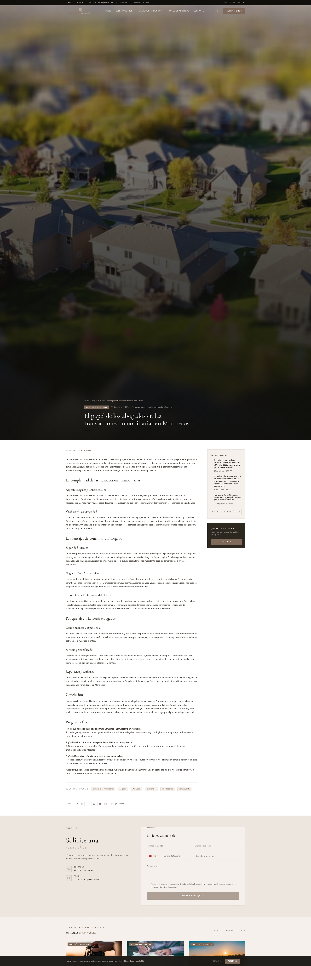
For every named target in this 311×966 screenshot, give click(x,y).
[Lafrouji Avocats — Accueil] (80, 11)
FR (234, 2)
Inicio (108, 11)
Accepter (232, 961)
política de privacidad (223, 884)
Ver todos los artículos (226, 512)
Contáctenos (226, 542)
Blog (93, 401)
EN (239, 2)
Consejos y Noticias (179, 11)
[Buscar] (218, 11)
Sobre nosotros (124, 11)
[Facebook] (99, 804)
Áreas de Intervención (150, 11)
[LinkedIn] (82, 804)
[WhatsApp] (88, 804)
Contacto (199, 11)
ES (244, 2)
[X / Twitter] (94, 804)
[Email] (105, 804)
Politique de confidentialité (133, 961)
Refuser (217, 961)
